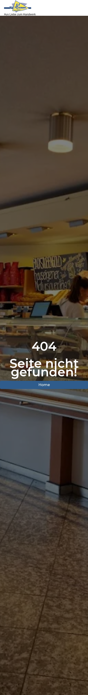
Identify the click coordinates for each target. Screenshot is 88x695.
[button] (80, 7)
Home (44, 385)
